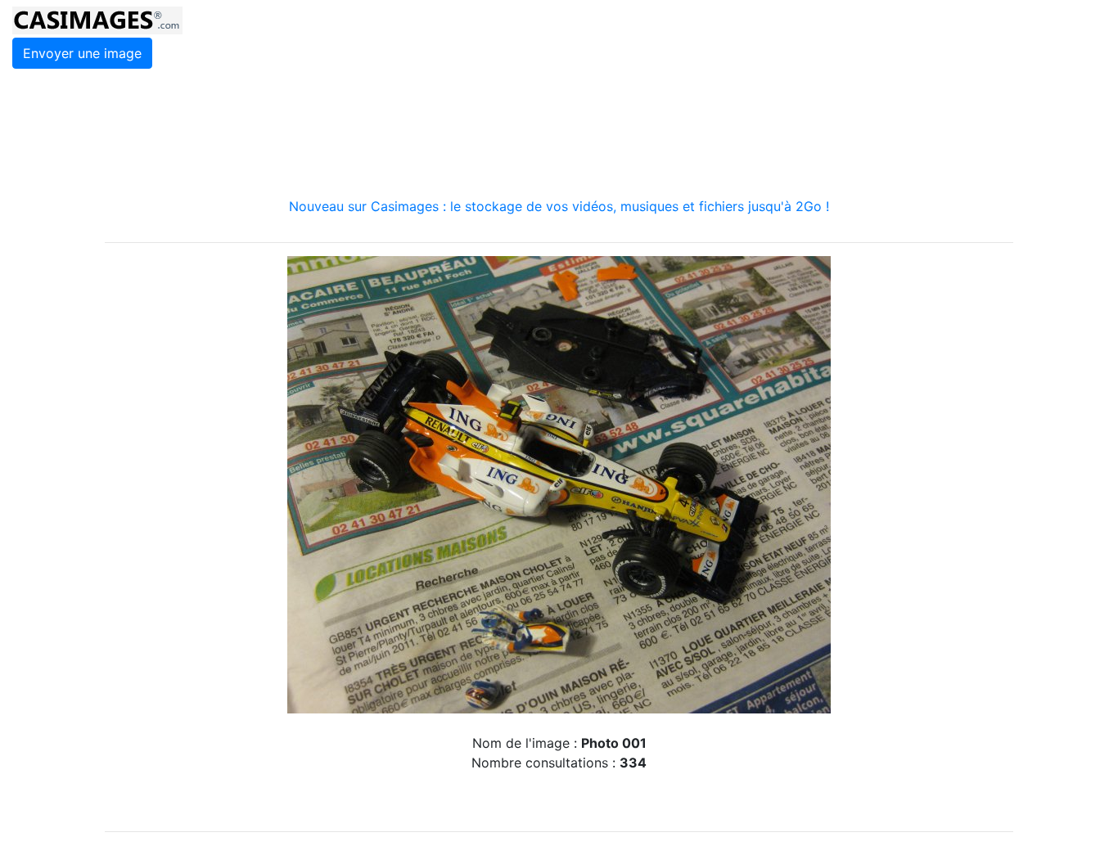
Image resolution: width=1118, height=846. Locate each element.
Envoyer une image (82, 53)
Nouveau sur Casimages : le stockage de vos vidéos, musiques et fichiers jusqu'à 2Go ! (559, 206)
